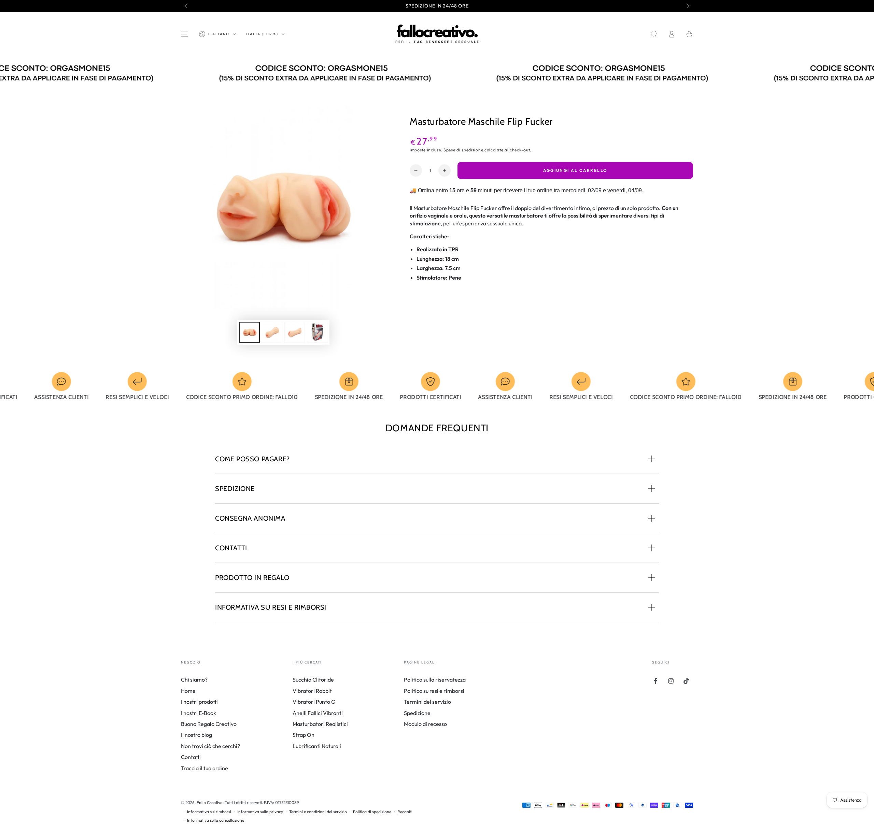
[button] (654, 34)
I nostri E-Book (198, 713)
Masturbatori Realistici (320, 723)
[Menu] (185, 34)
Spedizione (417, 713)
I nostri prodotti (199, 701)
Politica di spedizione (372, 811)
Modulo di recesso (425, 723)
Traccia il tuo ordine (204, 768)
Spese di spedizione (463, 149)
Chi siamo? (194, 679)
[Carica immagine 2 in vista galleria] (272, 332)
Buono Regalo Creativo (209, 723)
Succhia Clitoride (313, 679)
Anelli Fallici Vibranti (318, 713)
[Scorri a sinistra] (187, 6)
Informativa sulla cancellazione (215, 820)
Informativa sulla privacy (260, 811)
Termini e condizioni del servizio (318, 811)
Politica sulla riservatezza (435, 679)
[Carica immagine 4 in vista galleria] (317, 332)
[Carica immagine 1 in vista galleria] (249, 332)
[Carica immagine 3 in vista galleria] (294, 332)
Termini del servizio (427, 701)
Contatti (191, 757)
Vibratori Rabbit (312, 690)
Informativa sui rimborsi (209, 811)
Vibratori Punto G (314, 701)
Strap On (303, 734)
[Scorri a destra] (687, 6)
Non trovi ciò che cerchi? (210, 746)
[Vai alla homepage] (437, 34)
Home (188, 690)
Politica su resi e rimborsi (434, 690)
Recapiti (404, 811)
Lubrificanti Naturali (317, 746)
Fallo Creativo (210, 802)
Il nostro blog (196, 734)
